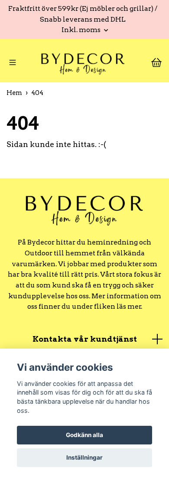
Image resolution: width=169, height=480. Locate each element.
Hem (14, 96)
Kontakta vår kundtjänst (84, 341)
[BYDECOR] (82, 64)
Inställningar (84, 457)
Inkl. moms (82, 30)
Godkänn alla (84, 434)
